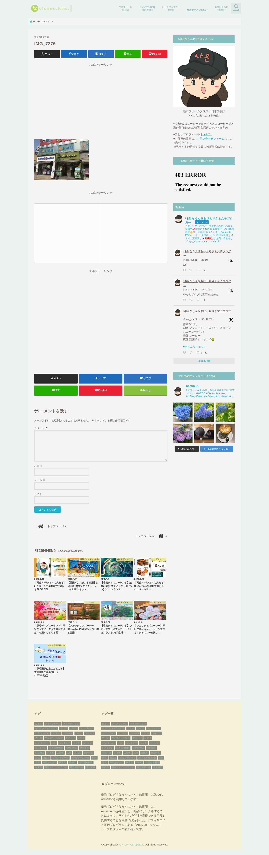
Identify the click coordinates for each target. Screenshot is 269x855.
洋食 (37, 762)
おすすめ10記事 (147, 8)
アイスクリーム (52, 723)
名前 (38, 466)
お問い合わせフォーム (210, 138)
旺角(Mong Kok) (60, 757)
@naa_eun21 (190, 260)
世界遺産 (84, 748)
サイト (38, 494)
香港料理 (91, 767)
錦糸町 (72, 762)
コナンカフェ (86, 728)
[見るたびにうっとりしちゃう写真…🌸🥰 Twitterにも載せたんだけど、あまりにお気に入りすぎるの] (183, 433)
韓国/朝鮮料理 (85, 762)
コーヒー (56, 733)
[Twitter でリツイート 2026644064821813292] (191, 270)
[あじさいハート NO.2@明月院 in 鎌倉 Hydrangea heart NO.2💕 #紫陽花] (204, 412)
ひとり (38, 723)
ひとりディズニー (171, 8)
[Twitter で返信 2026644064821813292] (185, 270)
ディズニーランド (54, 738)
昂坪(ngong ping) (80, 757)
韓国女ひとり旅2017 (197, 10)
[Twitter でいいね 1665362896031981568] (199, 300)
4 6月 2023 (206, 289)
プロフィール (125, 8)
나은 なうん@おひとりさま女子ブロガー (207, 253)
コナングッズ (41, 733)
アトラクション (71, 723)
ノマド (81, 738)
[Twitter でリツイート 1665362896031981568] (191, 300)
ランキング (64, 743)
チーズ (38, 738)
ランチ (76, 743)
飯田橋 (38, 767)
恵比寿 (77, 752)
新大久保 (88, 752)
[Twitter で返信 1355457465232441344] (185, 352)
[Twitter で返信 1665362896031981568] (185, 300)
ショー (79, 733)
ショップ (67, 733)
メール (39, 480)
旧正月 (46, 757)
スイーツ (89, 733)
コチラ (206, 134)
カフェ (63, 728)
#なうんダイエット (194, 346)
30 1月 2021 (207, 319)
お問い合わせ (221, 8)
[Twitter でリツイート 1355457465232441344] (191, 352)
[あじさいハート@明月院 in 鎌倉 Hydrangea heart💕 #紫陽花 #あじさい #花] (225, 412)
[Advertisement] (100, 103)
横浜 (94, 757)
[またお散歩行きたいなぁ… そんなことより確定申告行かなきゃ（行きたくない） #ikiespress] (225, 433)
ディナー (70, 738)
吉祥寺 (60, 752)
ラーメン (87, 743)
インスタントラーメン (46, 728)
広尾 (69, 752)
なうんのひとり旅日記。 (132, 844)
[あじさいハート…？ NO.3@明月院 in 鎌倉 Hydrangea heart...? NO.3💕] (183, 412)
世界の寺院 (71, 748)
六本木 (50, 752)
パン (54, 743)
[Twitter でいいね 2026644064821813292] (199, 270)
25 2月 (204, 260)
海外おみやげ (49, 762)
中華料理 (39, 752)
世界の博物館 (56, 748)
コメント (41, 428)
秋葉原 (62, 762)
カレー (73, 728)
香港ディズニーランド (56, 767)
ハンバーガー (41, 743)
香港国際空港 (76, 767)
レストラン (40, 748)
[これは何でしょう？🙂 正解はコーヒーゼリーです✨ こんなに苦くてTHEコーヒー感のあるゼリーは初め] (204, 433)
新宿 (37, 757)
